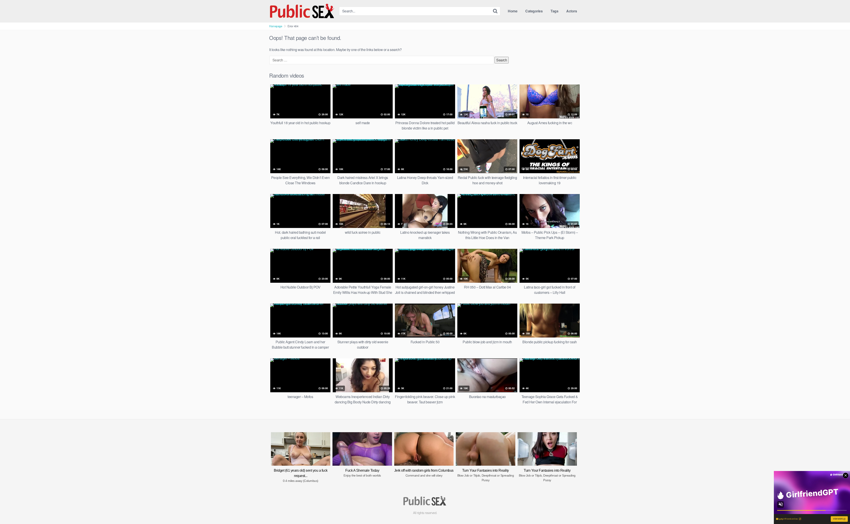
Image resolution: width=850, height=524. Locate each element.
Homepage (275, 26)
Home (512, 11)
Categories (534, 11)
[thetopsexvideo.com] (302, 11)
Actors (571, 11)
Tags (554, 11)
